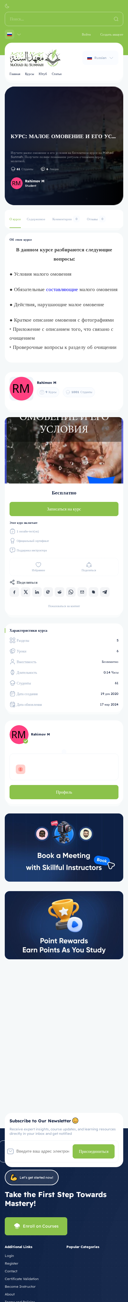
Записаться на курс (64, 509)
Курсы (29, 74)
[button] (7, 6)
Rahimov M (34, 181)
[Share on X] (25, 592)
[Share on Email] (82, 592)
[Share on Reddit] (59, 592)
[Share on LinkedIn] (37, 592)
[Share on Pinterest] (48, 592)
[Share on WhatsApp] (71, 592)
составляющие (62, 289)
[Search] (116, 19)
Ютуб (43, 74)
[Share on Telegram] (105, 592)
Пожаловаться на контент (64, 606)
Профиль (64, 792)
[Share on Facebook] (14, 592)
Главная (15, 74)
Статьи (57, 74)
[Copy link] (93, 592)
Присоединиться (93, 1151)
